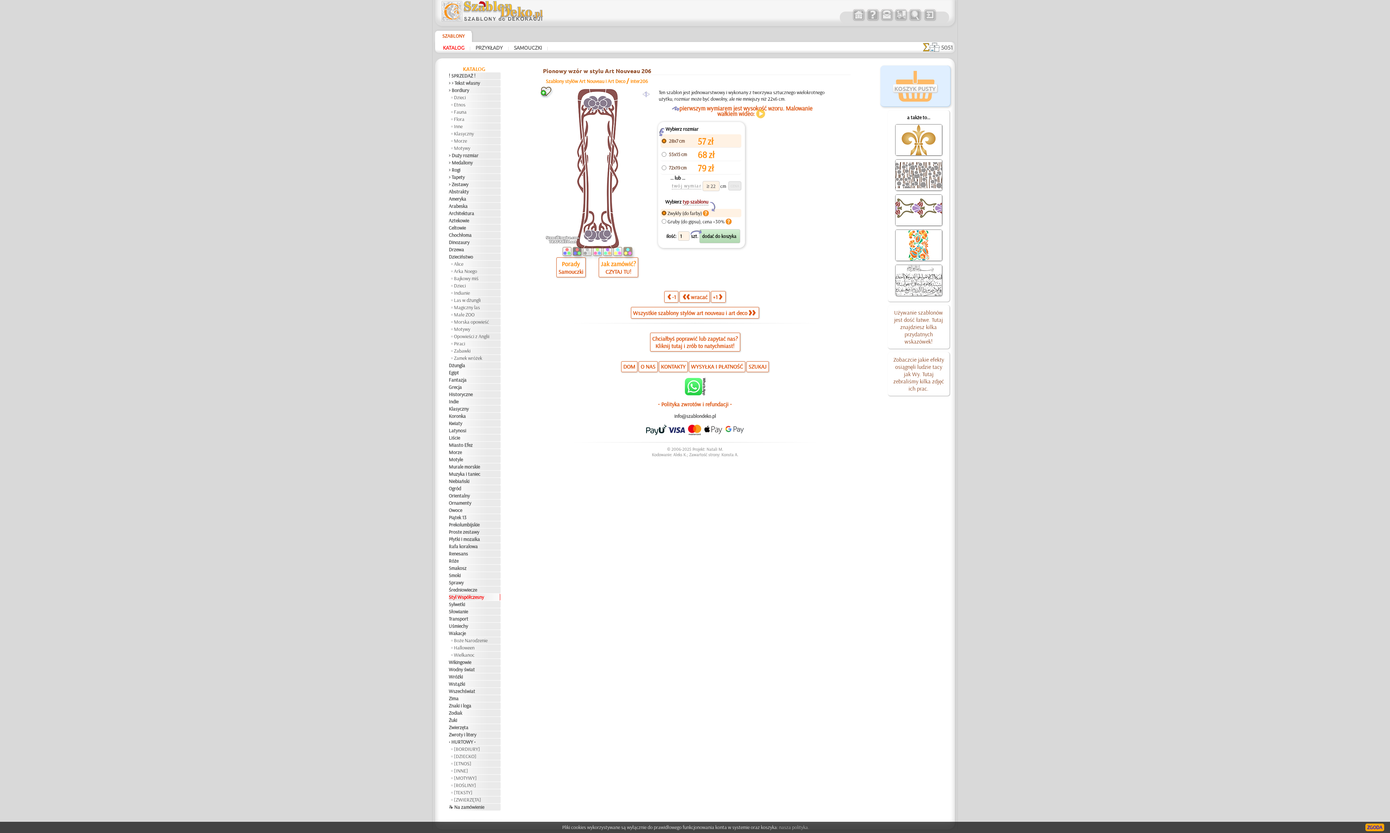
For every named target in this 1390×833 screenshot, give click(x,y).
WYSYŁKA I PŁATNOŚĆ (717, 366)
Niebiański (459, 481)
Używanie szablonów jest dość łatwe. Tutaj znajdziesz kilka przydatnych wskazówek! (918, 327)
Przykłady (489, 47)
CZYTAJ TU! (618, 271)
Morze (460, 141)
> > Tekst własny (464, 83)
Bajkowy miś (466, 278)
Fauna (460, 112)
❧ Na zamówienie (466, 807)
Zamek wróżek (468, 358)
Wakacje (457, 633)
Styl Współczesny (466, 597)
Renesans (458, 553)
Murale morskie (464, 466)
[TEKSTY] (463, 792)
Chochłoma (460, 235)
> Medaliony (461, 162)
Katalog (453, 47)
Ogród (455, 488)
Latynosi (457, 430)
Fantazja (458, 379)
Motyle (456, 459)
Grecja (455, 387)
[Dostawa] (901, 19)
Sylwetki (457, 604)
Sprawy (456, 582)
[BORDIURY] (467, 749)
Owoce (455, 510)
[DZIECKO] (465, 756)
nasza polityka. (794, 827)
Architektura (461, 213)
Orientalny (459, 495)
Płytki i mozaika (464, 539)
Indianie (462, 293)
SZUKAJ (758, 366)
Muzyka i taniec (464, 474)
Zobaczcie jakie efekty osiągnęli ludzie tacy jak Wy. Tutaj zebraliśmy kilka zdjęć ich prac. (918, 374)
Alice (458, 264)
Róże (454, 561)
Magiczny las (467, 307)
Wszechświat (462, 691)
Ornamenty (460, 503)
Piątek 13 (458, 517)
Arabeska (458, 206)
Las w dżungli (467, 300)
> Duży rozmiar (464, 155)
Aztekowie (459, 220)
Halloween (464, 647)
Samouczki (528, 47)
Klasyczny (464, 133)
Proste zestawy (464, 532)
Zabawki (462, 351)
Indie (454, 401)
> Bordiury (459, 90)
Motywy (462, 148)
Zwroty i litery (462, 734)
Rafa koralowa (463, 546)
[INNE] (461, 770)
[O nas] (872, 19)
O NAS (648, 366)
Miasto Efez (461, 445)
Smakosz (458, 568)
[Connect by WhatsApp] (695, 393)
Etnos (460, 104)
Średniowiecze (463, 589)
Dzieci (460, 97)
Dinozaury (459, 242)
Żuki (453, 720)
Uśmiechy (458, 626)
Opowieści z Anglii (471, 336)
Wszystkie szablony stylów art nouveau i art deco (690, 312)
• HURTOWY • (462, 742)
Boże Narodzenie (471, 640)
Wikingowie (460, 662)
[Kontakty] (887, 19)
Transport (458, 618)
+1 (715, 296)
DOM (629, 366)
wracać (699, 296)
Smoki (455, 575)
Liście (454, 437)
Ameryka (457, 198)
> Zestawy (458, 184)
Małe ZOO (464, 314)
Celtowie (457, 227)
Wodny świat (462, 669)
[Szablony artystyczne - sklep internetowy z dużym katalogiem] (858, 19)
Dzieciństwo (461, 256)
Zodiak (455, 713)
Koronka (457, 416)
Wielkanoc (464, 655)
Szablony (453, 36)
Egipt (454, 372)
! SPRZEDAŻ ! (462, 75)
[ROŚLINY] (465, 785)
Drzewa (456, 249)
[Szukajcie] (915, 19)
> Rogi (454, 170)
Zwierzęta (458, 727)
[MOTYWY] (465, 778)
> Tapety (457, 177)
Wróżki (456, 676)
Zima (454, 698)
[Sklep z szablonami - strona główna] (498, 20)
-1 (674, 296)
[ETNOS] (462, 763)
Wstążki (457, 684)
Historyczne (461, 394)
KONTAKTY (673, 366)
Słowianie (458, 611)
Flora (459, 119)
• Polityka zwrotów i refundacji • (695, 404)
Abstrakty (459, 191)
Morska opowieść (471, 322)
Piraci (459, 343)
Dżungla (457, 365)
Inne (458, 126)
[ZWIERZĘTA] (467, 799)
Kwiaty (455, 423)
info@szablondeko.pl (695, 416)
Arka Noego (465, 271)
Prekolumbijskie (464, 524)
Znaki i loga (460, 705)
